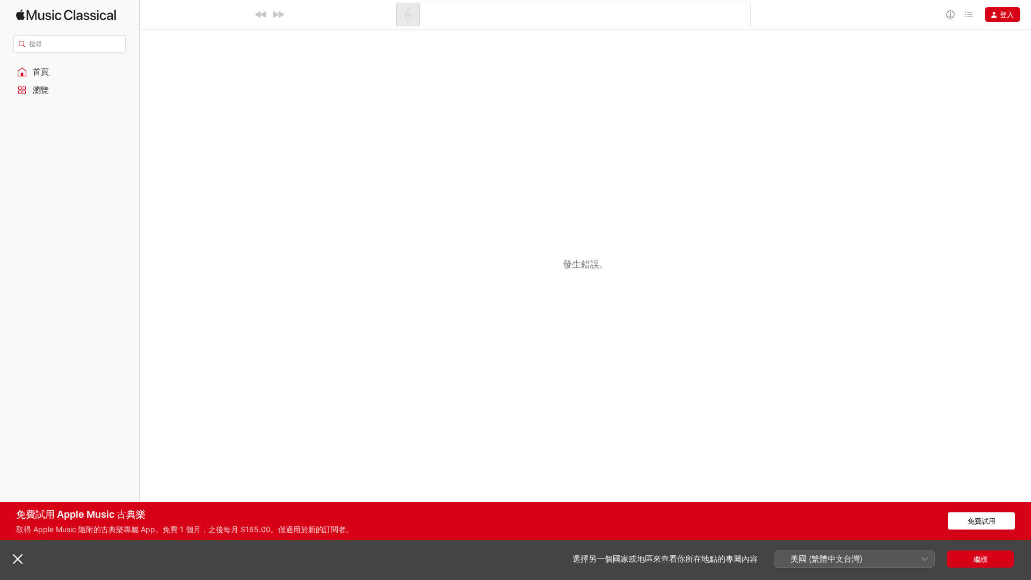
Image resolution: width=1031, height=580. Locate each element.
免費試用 (982, 521)
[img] (66, 15)
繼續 (981, 559)
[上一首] (261, 14)
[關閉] (18, 559)
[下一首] (278, 14)
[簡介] (950, 14)
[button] (70, 72)
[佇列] (968, 14)
